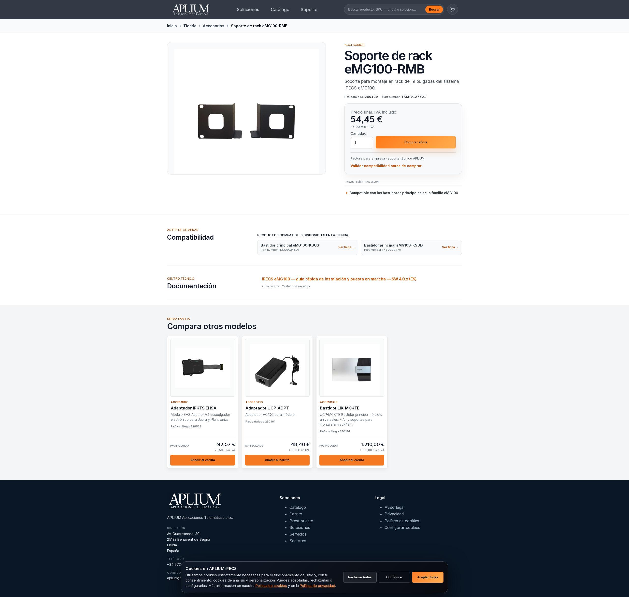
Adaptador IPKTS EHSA (193, 408)
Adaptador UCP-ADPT (267, 408)
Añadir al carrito (202, 460)
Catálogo (280, 9)
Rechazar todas (360, 577)
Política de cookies (402, 520)
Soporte (309, 9)
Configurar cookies (402, 527)
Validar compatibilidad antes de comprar (386, 166)
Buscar (434, 9)
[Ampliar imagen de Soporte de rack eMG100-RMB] (246, 108)
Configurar (394, 577)
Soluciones (248, 9)
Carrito (295, 513)
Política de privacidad (317, 585)
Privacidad (394, 513)
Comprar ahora (415, 142)
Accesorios (213, 26)
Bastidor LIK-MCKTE (339, 408)
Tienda (189, 26)
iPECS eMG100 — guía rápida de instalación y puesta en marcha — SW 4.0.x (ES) (339, 279)
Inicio (172, 26)
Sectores (297, 540)
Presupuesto (301, 520)
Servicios (297, 534)
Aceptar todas (427, 577)
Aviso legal (394, 507)
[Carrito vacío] (452, 9)
